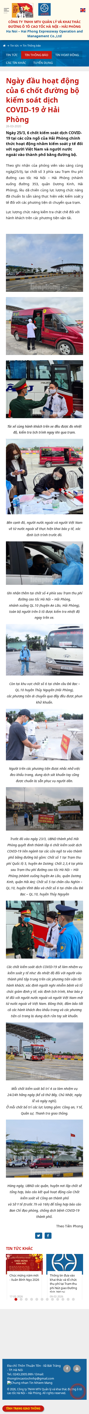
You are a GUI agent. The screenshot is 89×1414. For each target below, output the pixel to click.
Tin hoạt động (67, 55)
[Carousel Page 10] (62, 1299)
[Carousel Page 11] (68, 1299)
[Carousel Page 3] (26, 1299)
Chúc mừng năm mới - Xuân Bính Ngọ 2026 (24, 1277)
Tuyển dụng (43, 63)
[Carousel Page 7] (47, 1299)
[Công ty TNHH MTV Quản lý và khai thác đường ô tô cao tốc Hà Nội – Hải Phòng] (44, 9)
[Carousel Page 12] (73, 1299)
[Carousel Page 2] (21, 1299)
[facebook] (67, 1368)
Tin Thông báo (36, 55)
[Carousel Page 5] (36, 1299)
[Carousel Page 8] (52, 1299)
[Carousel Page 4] (31, 1299)
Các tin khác (16, 63)
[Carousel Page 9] (57, 1299)
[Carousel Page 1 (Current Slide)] (15, 1299)
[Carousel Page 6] (42, 1299)
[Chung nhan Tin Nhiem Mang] (29, 1383)
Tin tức (12, 55)
